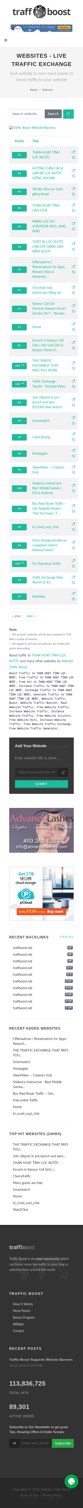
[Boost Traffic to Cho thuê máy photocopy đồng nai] (73, 288)
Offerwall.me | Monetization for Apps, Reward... (40, 1041)
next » (31, 616)
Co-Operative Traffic (46, 563)
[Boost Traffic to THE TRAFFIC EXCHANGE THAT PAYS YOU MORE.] (73, 363)
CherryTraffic (22, 1176)
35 (19, 269)
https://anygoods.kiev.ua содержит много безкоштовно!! (49, 545)
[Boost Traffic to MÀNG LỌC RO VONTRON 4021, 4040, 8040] (73, 224)
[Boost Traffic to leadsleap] (73, 594)
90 (19, 155)
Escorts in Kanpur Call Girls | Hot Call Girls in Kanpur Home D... (47, 345)
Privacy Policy (52, 1495)
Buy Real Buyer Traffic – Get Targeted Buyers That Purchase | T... (49, 508)
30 (19, 421)
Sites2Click (20, 1210)
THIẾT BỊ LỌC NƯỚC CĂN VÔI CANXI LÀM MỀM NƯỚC (47, 246)
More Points (21, 1311)
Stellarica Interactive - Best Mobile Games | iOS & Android (47, 488)
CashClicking (41, 437)
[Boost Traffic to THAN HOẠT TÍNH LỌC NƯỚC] (73, 152)
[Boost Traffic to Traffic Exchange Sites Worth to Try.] (73, 577)
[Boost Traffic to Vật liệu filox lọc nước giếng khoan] (73, 189)
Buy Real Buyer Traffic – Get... (34, 1093)
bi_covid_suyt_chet (45, 527)
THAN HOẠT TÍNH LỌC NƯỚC (36, 1163)
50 (19, 208)
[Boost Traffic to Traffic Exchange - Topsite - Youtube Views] (73, 381)
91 (19, 290)
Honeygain (39, 453)
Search (53, 114)
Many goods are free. (28, 1183)
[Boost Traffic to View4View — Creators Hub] (73, 467)
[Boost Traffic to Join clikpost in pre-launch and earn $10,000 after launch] (73, 400)
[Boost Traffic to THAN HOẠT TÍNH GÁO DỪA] (73, 205)
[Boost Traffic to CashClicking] (73, 434)
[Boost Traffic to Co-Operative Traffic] (73, 561)
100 (20, 365)
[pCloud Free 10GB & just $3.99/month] (41, 894)
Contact (18, 1331)
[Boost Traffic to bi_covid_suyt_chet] (73, 524)
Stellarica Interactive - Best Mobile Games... (37, 1085)
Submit (41, 784)
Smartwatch (41, 421)
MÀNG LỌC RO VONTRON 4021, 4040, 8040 (49, 226)
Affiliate (18, 1324)
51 (19, 327)
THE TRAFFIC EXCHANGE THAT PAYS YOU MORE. (45, 365)
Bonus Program (24, 1317)
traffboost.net (22, 948)
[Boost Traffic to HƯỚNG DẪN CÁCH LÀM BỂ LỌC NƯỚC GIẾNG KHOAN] (73, 171)
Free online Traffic (25, 1100)
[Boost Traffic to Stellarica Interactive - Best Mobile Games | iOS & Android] (73, 486)
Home (33, 89)
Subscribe (63, 1443)
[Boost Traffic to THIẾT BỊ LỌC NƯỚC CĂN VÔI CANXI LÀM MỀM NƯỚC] (73, 244)
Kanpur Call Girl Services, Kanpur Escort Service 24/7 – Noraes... (49, 308)
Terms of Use (29, 1495)
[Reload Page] (68, 114)
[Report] (73, 158)
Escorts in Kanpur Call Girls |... (34, 1169)
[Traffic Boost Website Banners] (41, 128)
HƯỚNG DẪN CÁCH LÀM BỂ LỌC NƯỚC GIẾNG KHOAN (47, 173)
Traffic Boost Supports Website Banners (41, 1359)
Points (19, 141)
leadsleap (38, 596)
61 (19, 309)
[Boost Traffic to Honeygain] (73, 451)
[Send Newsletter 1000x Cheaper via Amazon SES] (41, 28)
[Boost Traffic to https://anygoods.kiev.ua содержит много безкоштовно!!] (73, 543)
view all (67, 936)
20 (19, 580)
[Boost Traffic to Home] (73, 324)
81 (19, 345)
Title (35, 141)
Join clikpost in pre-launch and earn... (39, 1156)
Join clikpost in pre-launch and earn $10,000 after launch (47, 402)
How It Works (23, 1304)
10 (19, 437)
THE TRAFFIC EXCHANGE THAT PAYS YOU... (40, 1053)
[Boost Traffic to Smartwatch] (73, 418)
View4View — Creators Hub (32, 1075)
